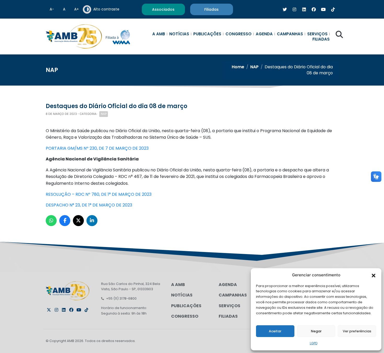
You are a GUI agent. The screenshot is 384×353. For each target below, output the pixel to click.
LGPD (313, 343)
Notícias (179, 34)
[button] (373, 275)
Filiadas (321, 39)
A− (52, 9)
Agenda (264, 34)
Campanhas (290, 34)
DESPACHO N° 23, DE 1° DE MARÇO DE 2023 (89, 205)
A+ (76, 9)
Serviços (317, 34)
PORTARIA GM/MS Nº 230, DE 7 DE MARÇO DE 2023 (97, 148)
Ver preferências (357, 331)
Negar (316, 331)
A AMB (158, 34)
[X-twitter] (49, 310)
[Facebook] (71, 310)
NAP (254, 67)
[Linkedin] (64, 310)
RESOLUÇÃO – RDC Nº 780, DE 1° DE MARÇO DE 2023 (99, 194)
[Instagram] (56, 310)
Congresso (238, 34)
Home (238, 67)
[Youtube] (79, 310)
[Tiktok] (86, 310)
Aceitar (275, 331)
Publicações (207, 34)
